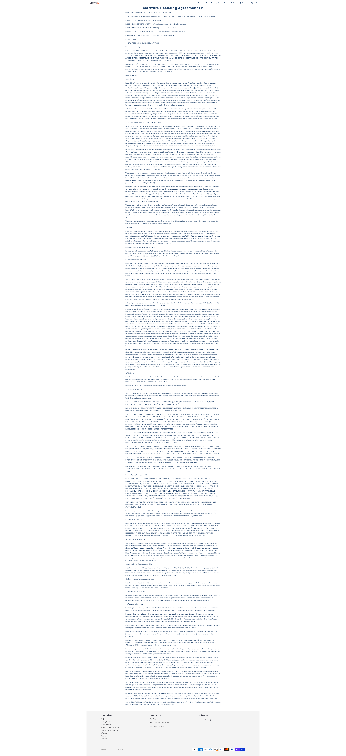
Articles (234, 3)
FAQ (102, 719)
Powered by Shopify (119, 750)
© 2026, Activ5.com (106, 750)
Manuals (104, 739)
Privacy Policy (105, 722)
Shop (226, 3)
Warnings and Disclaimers (110, 727)
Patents (103, 736)
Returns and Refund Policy (110, 730)
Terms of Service (106, 725)
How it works (203, 3)
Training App (216, 3)
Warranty (104, 733)
